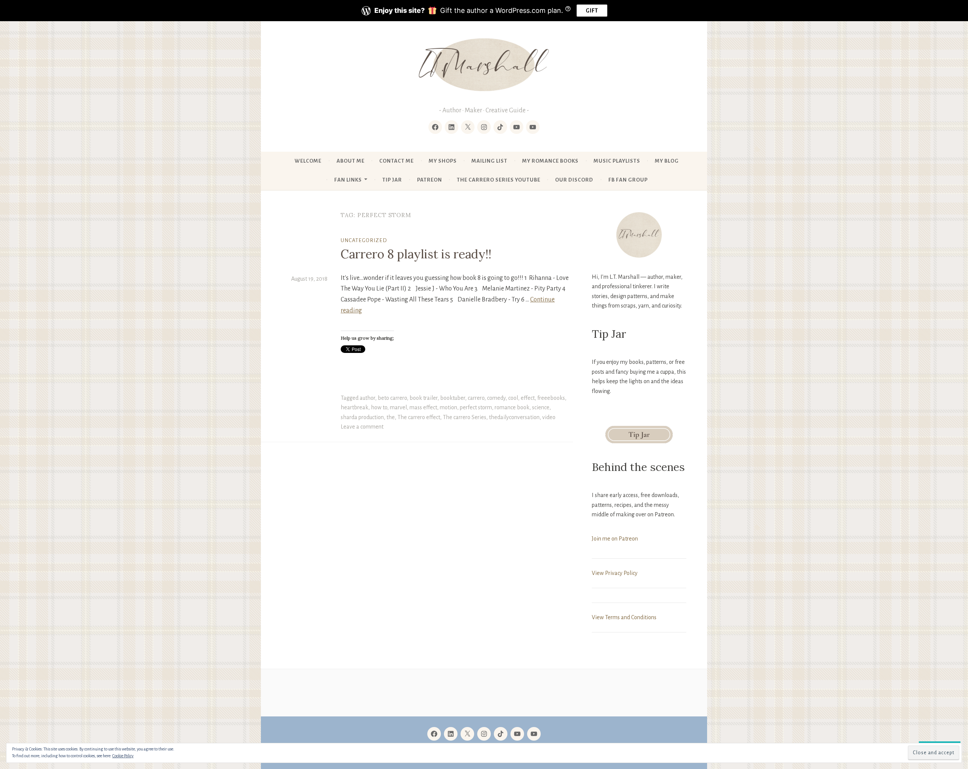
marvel (398, 407)
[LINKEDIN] (451, 734)
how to (379, 407)
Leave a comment (362, 427)
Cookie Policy (122, 755)
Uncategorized (364, 240)
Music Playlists (617, 161)
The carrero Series (464, 417)
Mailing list (489, 161)
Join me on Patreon (615, 539)
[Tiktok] (500, 127)
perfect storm (476, 407)
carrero (476, 398)
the (390, 417)
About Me (351, 161)
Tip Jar (392, 180)
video (548, 417)
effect (528, 398)
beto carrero (392, 398)
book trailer (423, 398)
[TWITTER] (467, 734)
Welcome (308, 161)
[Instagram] (484, 127)
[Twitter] (468, 127)
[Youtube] (516, 127)
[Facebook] (435, 127)
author (367, 398)
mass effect (423, 407)
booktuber (452, 398)
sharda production (362, 417)
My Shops (443, 161)
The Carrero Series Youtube (498, 180)
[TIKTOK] (500, 734)
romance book (512, 407)
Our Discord (574, 180)
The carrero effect (418, 417)
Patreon (429, 180)
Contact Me (396, 161)
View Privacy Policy (615, 573)
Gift (592, 11)
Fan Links (348, 180)
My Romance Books (550, 161)
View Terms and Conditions (624, 617)
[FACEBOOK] (434, 734)
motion (448, 407)
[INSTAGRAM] (484, 734)
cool (513, 398)
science (540, 407)
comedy (496, 398)
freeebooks (551, 398)
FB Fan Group (628, 180)
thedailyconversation (514, 417)
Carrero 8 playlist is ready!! (416, 254)
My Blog (667, 161)
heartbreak (354, 407)
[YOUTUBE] (517, 734)
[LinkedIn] (451, 127)
